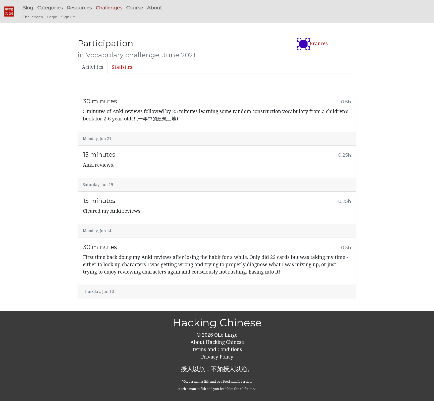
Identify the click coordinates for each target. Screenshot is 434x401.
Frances (319, 44)
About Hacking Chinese (217, 342)
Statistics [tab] (122, 67)
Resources (79, 8)
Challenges (109, 8)
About (154, 8)
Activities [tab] (92, 67)
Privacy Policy (217, 357)
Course (134, 8)
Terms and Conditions (217, 349)
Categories (50, 8)
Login (52, 17)
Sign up (68, 17)
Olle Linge (225, 335)
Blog (27, 8)
